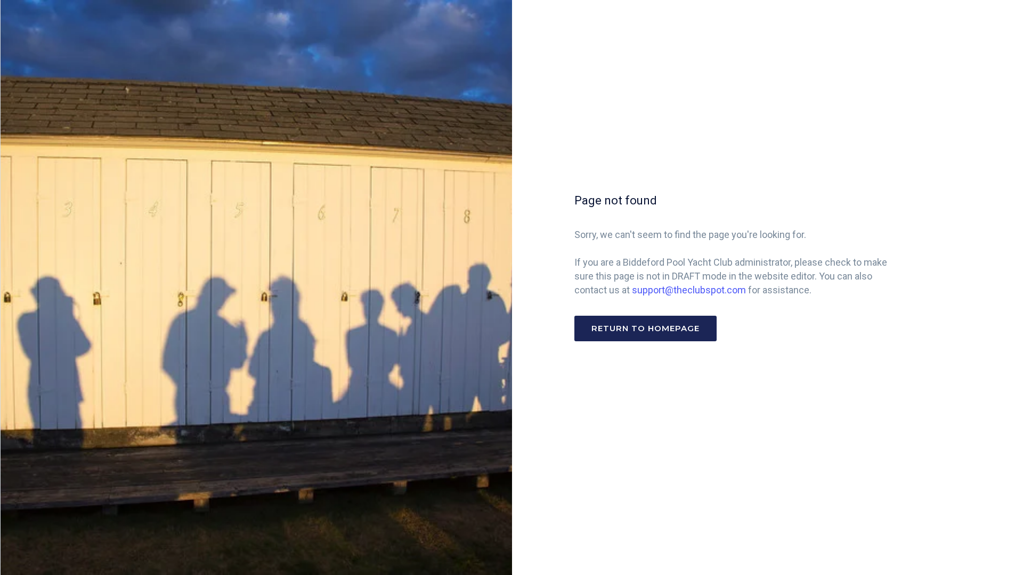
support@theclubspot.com (689, 289)
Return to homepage (645, 328)
